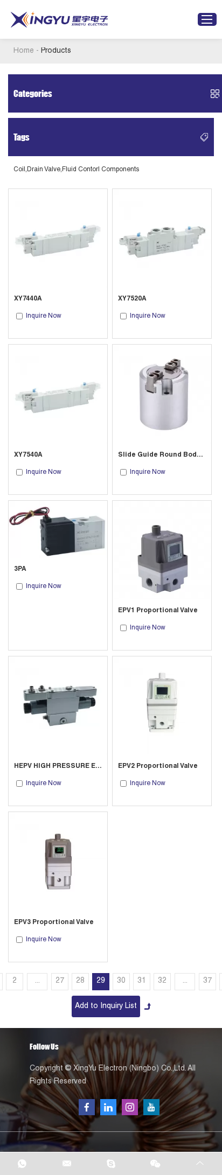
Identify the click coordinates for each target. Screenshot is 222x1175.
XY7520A (132, 299)
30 (121, 981)
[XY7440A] (58, 238)
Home (23, 51)
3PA (20, 569)
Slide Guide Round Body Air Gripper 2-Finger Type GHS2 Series (162, 455)
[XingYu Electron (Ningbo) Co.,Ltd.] (59, 19)
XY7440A (28, 299)
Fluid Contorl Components (100, 169)
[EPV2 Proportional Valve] (162, 705)
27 (60, 981)
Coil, (20, 169)
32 (162, 981)
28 (80, 981)
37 (207, 981)
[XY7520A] (162, 238)
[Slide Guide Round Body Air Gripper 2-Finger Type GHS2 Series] (162, 394)
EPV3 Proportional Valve (54, 922)
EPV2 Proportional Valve (158, 766)
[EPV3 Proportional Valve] (58, 861)
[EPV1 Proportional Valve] (162, 550)
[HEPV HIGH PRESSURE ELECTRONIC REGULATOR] (58, 705)
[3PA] (58, 529)
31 (141, 981)
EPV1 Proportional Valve (158, 610)
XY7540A (28, 455)
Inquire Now (43, 316)
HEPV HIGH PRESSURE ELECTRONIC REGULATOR (58, 766)
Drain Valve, (44, 169)
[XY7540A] (58, 394)
